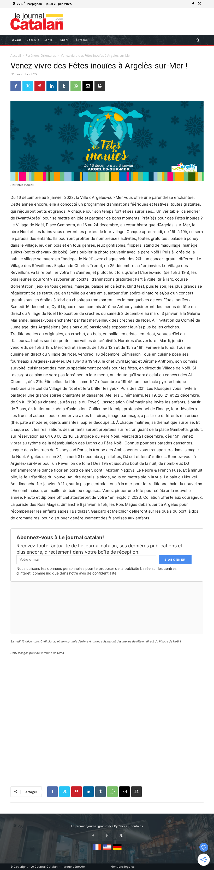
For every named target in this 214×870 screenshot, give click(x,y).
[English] (107, 850)
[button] (197, 40)
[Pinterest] (39, 86)
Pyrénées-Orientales (41, 55)
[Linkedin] (51, 86)
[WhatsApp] (75, 86)
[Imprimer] (99, 86)
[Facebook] (193, 4)
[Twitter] (199, 4)
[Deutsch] (117, 850)
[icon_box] (76, 5)
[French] (97, 850)
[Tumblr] (63, 86)
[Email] (87, 86)
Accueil (15, 55)
